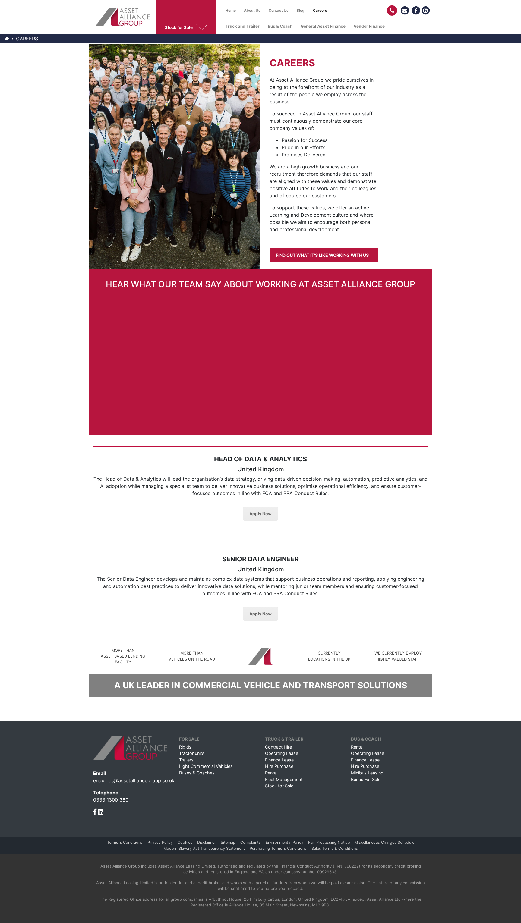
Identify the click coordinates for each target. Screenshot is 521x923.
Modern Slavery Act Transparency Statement (204, 848)
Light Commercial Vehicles (206, 766)
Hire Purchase (279, 766)
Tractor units (191, 753)
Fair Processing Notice (329, 842)
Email (99, 773)
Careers (320, 10)
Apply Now (260, 513)
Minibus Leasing (367, 772)
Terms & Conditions (125, 842)
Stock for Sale (279, 785)
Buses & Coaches (197, 772)
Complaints (250, 842)
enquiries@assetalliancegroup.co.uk (134, 780)
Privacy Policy (160, 842)
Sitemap (228, 842)
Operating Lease (281, 753)
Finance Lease (279, 759)
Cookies (185, 842)
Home (231, 10)
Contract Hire (278, 746)
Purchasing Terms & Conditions (278, 848)
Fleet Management (283, 779)
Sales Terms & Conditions (334, 848)
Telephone (105, 793)
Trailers (186, 759)
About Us (252, 10)
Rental (271, 772)
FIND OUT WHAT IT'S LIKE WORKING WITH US (322, 255)
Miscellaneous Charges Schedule (384, 842)
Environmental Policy (284, 842)
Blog (301, 10)
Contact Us (279, 10)
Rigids (185, 746)
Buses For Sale (365, 779)
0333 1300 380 (110, 800)
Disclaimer (206, 842)
